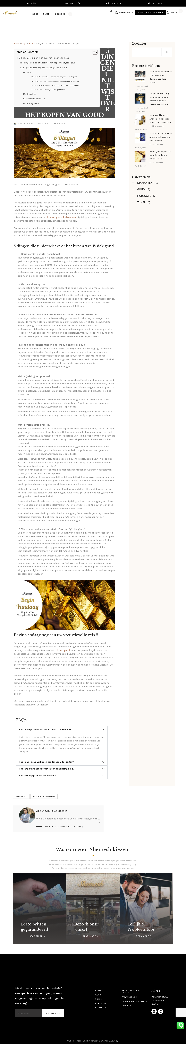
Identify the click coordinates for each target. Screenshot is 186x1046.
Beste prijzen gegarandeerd (34, 927)
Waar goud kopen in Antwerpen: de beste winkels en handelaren (160, 119)
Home (16, 43)
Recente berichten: (36, 98)
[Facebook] (154, 1011)
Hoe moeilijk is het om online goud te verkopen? (58, 77)
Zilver (141, 202)
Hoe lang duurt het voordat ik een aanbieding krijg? (59, 85)
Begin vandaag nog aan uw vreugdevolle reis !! (45, 68)
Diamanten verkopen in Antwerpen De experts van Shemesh (161, 137)
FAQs (29, 72)
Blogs (24, 43)
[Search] (167, 52)
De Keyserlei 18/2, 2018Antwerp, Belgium (159, 1000)
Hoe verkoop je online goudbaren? (52, 90)
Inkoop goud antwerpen (44, 796)
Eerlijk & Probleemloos (141, 927)
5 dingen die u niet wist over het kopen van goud (44, 58)
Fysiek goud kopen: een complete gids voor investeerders (160, 155)
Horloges (144, 195)
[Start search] (111, 11)
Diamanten (145, 182)
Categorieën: (33, 103)
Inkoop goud (21, 796)
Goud (31, 43)
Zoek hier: (31, 94)
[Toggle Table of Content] (93, 52)
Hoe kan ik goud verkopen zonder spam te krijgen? (59, 81)
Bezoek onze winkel (86, 927)
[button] (61, 729)
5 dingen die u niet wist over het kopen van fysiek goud (49, 63)
